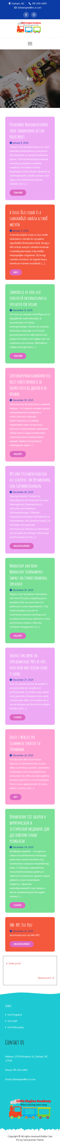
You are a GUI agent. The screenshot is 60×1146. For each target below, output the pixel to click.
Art (15, 797)
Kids (16, 272)
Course (17, 717)
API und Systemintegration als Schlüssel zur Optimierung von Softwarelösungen (30, 480)
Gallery (18, 454)
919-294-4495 (39, 3)
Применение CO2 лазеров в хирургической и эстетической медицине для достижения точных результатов (29, 829)
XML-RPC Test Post (21, 925)
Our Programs (15, 1014)
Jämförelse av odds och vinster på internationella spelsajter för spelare (28, 298)
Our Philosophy (16, 1027)
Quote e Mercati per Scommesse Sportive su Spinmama (25, 743)
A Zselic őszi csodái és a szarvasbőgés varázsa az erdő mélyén (28, 218)
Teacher (18, 192)
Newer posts (44, 977)
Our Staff (12, 1021)
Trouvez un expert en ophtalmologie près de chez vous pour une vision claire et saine (29, 664)
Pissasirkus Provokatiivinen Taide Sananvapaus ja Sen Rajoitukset (29, 130)
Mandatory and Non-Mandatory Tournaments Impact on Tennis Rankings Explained (28, 575)
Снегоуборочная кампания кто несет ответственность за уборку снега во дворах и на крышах (30, 385)
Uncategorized (22, 546)
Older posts (15, 963)
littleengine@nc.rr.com (29, 7)
